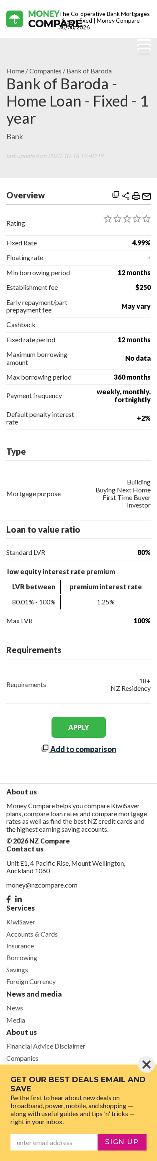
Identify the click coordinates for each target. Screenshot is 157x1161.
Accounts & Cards (32, 934)
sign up (122, 1142)
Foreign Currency (31, 981)
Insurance (20, 946)
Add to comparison (82, 749)
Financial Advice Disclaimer (45, 1046)
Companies (45, 71)
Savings (17, 970)
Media (15, 1020)
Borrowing (21, 957)
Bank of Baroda (89, 71)
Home (15, 71)
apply (78, 727)
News (14, 1008)
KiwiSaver (20, 922)
